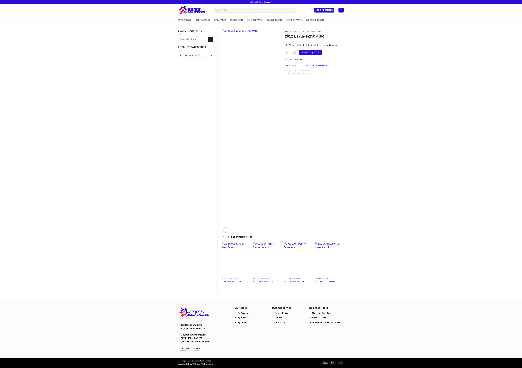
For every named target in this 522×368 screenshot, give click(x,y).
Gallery (268, 2)
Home (288, 32)
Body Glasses (202, 20)
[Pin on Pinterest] (302, 72)
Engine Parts (236, 20)
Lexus (296, 32)
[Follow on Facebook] (337, 2)
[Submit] (294, 10)
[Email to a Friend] (297, 72)
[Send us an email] (340, 2)
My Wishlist (242, 318)
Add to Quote (310, 52)
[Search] (210, 10)
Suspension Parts (315, 20)
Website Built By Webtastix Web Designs (195, 364)
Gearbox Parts (274, 20)
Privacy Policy (281, 313)
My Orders (242, 322)
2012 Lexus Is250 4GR (232, 281)
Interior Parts (294, 20)
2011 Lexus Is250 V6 (311, 32)
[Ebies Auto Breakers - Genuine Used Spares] (191, 10)
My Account (242, 313)
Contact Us (255, 2)
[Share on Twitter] (292, 72)
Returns (278, 318)
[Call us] (342, 2)
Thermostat (322, 66)
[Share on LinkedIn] (307, 72)
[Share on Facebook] (287, 72)
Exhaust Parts (255, 20)
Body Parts (220, 20)
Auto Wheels (185, 20)
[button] (324, 10)
